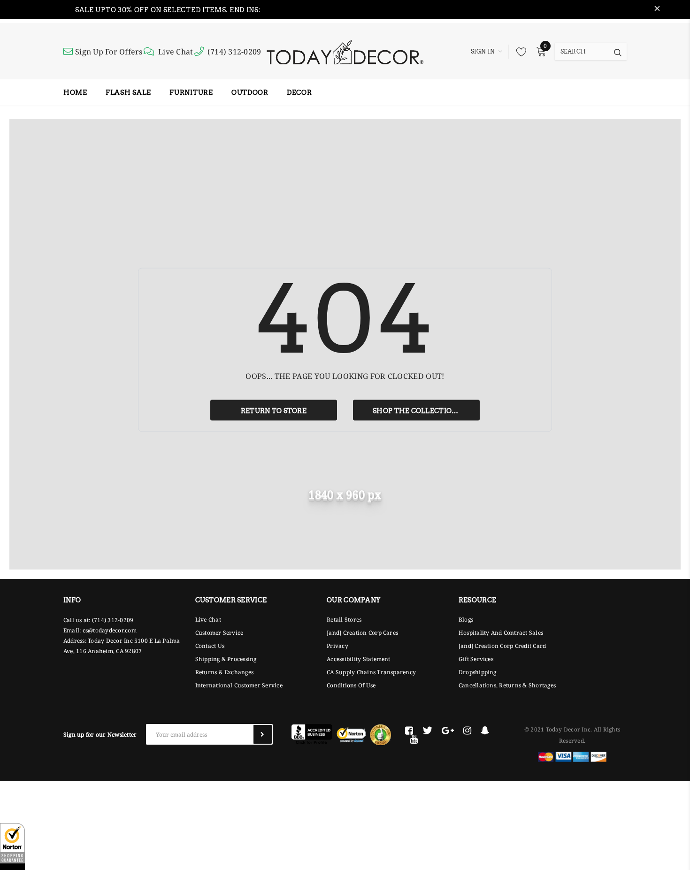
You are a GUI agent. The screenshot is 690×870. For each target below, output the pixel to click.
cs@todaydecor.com (110, 630)
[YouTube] (414, 739)
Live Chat (175, 51)
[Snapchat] (485, 730)
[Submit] (262, 734)
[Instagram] (467, 730)
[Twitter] (427, 730)
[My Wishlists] (518, 51)
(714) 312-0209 (234, 51)
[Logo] (345, 51)
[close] (657, 10)
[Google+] (448, 730)
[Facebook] (409, 730)
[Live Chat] (150, 51)
